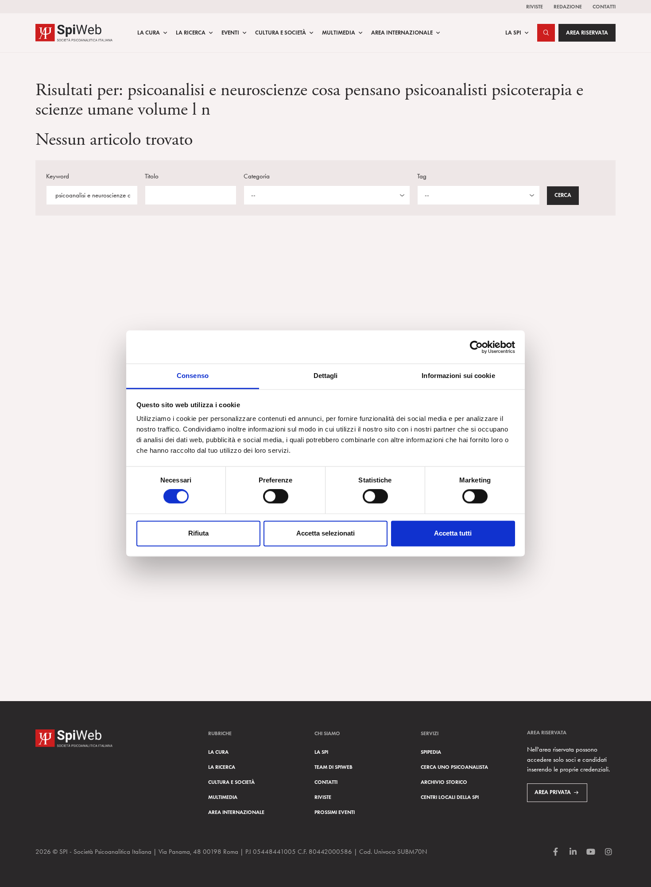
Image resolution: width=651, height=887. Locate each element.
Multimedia (338, 32)
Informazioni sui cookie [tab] (458, 375)
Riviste (534, 6)
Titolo (152, 176)
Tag (421, 176)
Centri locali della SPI (450, 797)
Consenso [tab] (193, 375)
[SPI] (73, 31)
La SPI (513, 32)
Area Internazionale (402, 32)
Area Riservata (587, 32)
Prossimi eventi (334, 812)
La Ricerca (190, 32)
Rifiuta (198, 533)
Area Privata (553, 792)
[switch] (275, 497)
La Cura (148, 32)
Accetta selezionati (325, 533)
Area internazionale (236, 812)
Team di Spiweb (333, 767)
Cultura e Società (280, 32)
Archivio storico (444, 782)
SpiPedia (431, 751)
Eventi (230, 32)
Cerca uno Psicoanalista (454, 767)
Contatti (604, 6)
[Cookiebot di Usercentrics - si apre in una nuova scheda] (476, 347)
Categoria (257, 176)
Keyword (57, 176)
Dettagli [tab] (326, 375)
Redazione (568, 6)
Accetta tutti (453, 533)
